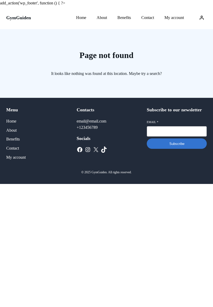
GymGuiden (18, 17)
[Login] (201, 17)
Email (152, 122)
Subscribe (176, 144)
